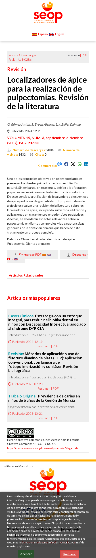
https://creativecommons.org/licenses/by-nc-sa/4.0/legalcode (42, 448)
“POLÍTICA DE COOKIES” (66, 542)
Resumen (44, 346)
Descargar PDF (29, 254)
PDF (85, 55)
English (59, 34)
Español (43, 34)
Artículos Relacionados (26, 275)
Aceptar (26, 554)
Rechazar (69, 554)
